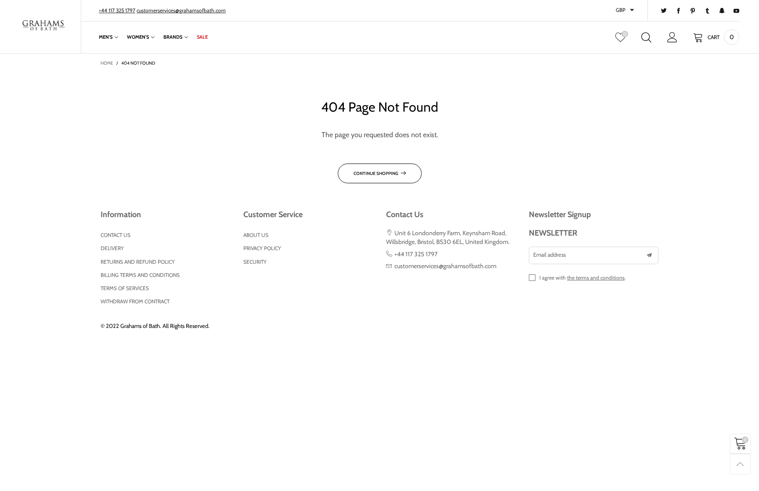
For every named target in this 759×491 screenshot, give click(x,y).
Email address (549, 254)
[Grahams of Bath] (43, 25)
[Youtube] (736, 11)
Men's (105, 37)
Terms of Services (125, 288)
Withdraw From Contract (135, 301)
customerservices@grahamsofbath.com (181, 10)
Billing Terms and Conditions (140, 275)
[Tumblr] (707, 11)
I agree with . (582, 277)
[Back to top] (740, 464)
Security (255, 261)
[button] (649, 255)
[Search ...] (646, 37)
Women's (138, 37)
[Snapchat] (722, 11)
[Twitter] (664, 11)
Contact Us (115, 235)
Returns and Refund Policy (138, 261)
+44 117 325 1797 (117, 10)
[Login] (672, 37)
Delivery (112, 248)
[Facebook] (678, 11)
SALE (202, 37)
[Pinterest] (693, 11)
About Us (255, 235)
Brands (172, 37)
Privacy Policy (262, 248)
